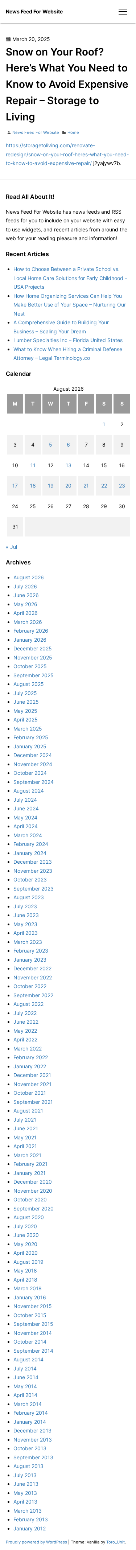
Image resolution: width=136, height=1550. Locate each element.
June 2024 (26, 808)
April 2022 (25, 1039)
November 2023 (32, 871)
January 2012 (29, 1528)
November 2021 (32, 1084)
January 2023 (29, 960)
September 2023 (33, 888)
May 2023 (25, 924)
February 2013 (30, 1519)
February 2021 (30, 1164)
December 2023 (32, 862)
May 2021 (25, 1137)
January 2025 (29, 746)
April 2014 (25, 1395)
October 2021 (29, 1093)
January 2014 (29, 1422)
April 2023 (25, 933)
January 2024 (29, 853)
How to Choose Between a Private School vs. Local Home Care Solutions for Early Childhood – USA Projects (70, 278)
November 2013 (32, 1439)
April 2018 (25, 1279)
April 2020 (25, 1253)
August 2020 (28, 1217)
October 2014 (29, 1342)
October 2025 (30, 666)
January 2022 (29, 1066)
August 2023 (28, 897)
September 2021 (33, 1102)
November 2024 (32, 764)
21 (86, 485)
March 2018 (27, 1288)
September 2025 (33, 675)
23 (122, 485)
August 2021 (28, 1110)
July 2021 (24, 1120)
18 (33, 485)
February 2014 (30, 1413)
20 (68, 485)
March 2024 (27, 835)
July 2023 (25, 906)
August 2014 (28, 1359)
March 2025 (27, 728)
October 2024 (30, 773)
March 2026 (27, 622)
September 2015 (33, 1324)
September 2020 (33, 1208)
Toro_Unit (115, 1542)
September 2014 (33, 1351)
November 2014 (32, 1333)
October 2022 (29, 986)
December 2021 (32, 1075)
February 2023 (30, 950)
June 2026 (26, 595)
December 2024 (32, 755)
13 (68, 465)
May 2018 (25, 1270)
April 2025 (25, 719)
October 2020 (30, 1199)
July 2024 (25, 800)
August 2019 (28, 1262)
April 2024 (25, 826)
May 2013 (25, 1493)
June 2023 (26, 915)
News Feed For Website (34, 11)
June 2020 (26, 1235)
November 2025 (32, 657)
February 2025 (30, 737)
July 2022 (25, 1013)
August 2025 (28, 684)
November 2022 (32, 977)
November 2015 (32, 1306)
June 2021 (25, 1128)
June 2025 (26, 702)
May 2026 (25, 604)
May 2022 (25, 1031)
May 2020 (25, 1244)
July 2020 (25, 1226)
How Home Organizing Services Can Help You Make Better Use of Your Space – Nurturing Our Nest (69, 305)
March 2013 (27, 1511)
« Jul (11, 547)
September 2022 (33, 995)
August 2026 (28, 577)
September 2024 (33, 782)
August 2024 (28, 791)
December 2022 (32, 968)
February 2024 (30, 844)
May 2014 (25, 1386)
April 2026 (25, 613)
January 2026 (29, 640)
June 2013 (25, 1484)
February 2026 (30, 631)
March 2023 (27, 942)
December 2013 (32, 1430)
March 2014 (27, 1404)
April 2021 (25, 1146)
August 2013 (28, 1466)
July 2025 (25, 693)
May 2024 (25, 817)
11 (33, 465)
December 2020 (32, 1182)
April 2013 (25, 1501)
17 (15, 485)
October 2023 (30, 879)
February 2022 (30, 1057)
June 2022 (25, 1022)
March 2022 (27, 1048)
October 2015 (29, 1315)
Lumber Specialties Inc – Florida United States (68, 340)
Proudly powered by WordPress (37, 1542)
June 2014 (25, 1377)
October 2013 (29, 1448)
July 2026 (25, 586)
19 (51, 485)
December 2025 (32, 648)
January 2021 (29, 1173)
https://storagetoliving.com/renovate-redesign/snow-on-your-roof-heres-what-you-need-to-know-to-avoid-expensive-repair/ (67, 154)
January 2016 (29, 1297)
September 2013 (33, 1457)
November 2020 (32, 1191)
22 (104, 485)
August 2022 (28, 1004)
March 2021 (27, 1155)
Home (73, 132)
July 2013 (25, 1475)
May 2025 (25, 711)
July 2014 (25, 1368)
